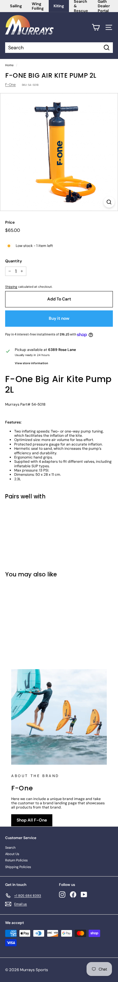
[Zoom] (109, 202)
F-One (10, 84)
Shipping (11, 287)
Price (10, 222)
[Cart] (96, 27)
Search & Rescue (81, 6)
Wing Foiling (38, 6)
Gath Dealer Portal (104, 6)
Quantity (13, 261)
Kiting (59, 5)
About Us (12, 854)
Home (9, 65)
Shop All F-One (32, 820)
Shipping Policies (18, 867)
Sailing (16, 5)
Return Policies (16, 860)
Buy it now (59, 318)
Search (10, 847)
